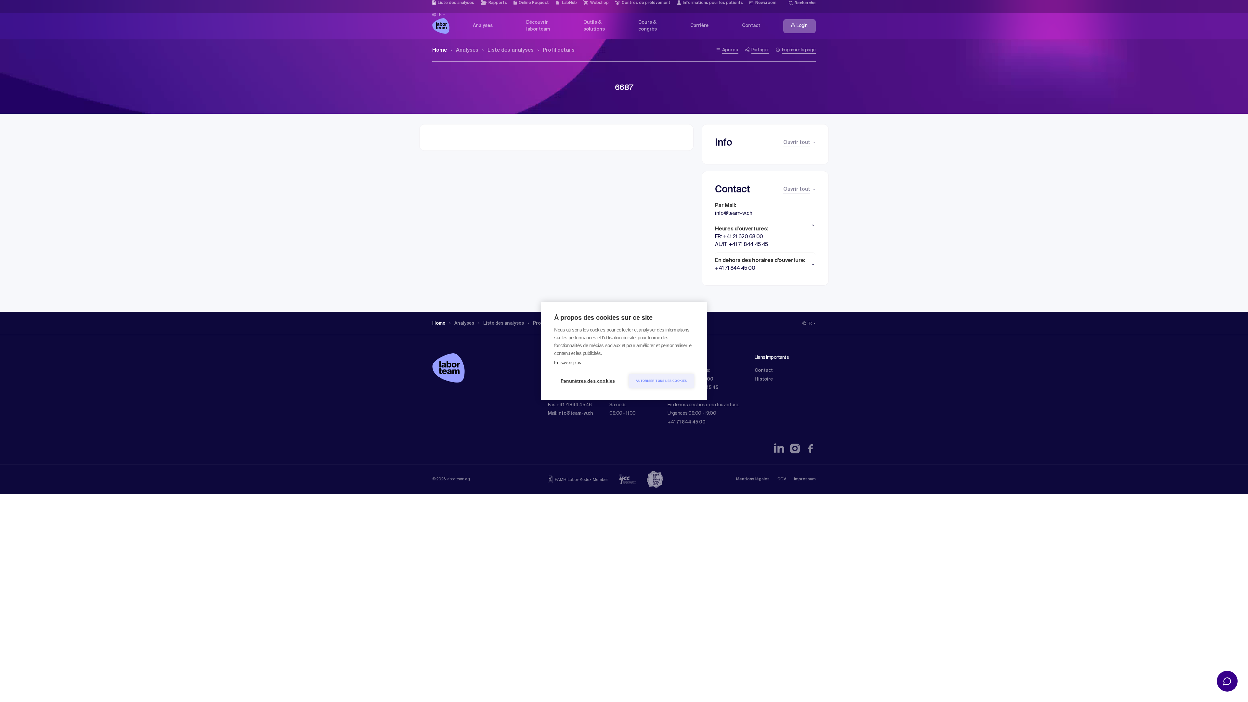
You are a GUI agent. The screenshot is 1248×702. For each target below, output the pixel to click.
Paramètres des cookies (588, 381)
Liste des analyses (511, 50)
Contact (764, 370)
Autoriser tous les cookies (661, 381)
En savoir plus (567, 362)
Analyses (467, 50)
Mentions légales (753, 479)
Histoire (764, 379)
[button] (765, 225)
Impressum (805, 479)
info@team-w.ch (575, 413)
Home (439, 50)
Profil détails (559, 50)
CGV (781, 479)
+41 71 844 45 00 (687, 422)
